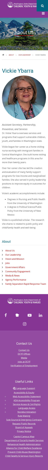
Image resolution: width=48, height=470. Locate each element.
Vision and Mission (14, 258)
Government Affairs (15, 267)
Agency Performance (15, 279)
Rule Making (24, 415)
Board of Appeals (24, 427)
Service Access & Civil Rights (27, 404)
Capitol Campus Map (24, 436)
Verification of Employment (24, 365)
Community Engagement (17, 271)
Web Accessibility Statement (27, 396)
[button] (43, 14)
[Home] (23, 5)
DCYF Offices (24, 353)
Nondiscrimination (26, 411)
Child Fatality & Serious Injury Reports (24, 455)
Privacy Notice (24, 431)
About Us (10, 250)
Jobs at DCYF (24, 361)
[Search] (42, 5)
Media (24, 357)
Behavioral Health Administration (24, 444)
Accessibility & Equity (24, 392)
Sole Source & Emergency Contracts (24, 419)
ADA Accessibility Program (27, 400)
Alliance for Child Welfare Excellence (24, 448)
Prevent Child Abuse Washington (24, 452)
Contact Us (24, 350)
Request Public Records (24, 423)
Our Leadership (13, 254)
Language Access (26, 408)
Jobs (7, 263)
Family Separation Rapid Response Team (25, 283)
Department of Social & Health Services (24, 440)
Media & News (12, 275)
